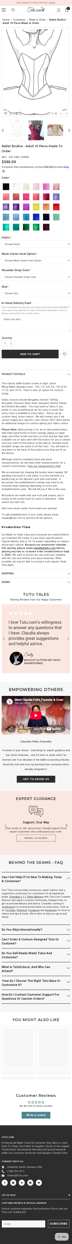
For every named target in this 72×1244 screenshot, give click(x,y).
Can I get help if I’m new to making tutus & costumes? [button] (32, 879)
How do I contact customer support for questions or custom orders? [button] (30, 996)
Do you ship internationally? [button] (22, 929)
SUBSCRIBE (58, 1223)
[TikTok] (30, 1183)
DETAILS (52, 3)
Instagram (51, 910)
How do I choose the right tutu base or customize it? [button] (31, 983)
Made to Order (37, 19)
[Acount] (59, 10)
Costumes (19, 19)
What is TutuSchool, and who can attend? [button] (26, 969)
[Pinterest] (22, 1183)
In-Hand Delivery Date (17, 303)
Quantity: (7, 337)
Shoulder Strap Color (16, 270)
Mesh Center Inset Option (20, 254)
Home (6, 19)
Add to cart (30, 354)
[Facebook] (5, 1183)
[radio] (6, 186)
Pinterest (22, 910)
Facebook (34, 910)
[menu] (4, 10)
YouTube (10, 910)
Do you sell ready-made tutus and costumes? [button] (27, 955)
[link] (64, 354)
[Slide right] (66, 826)
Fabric (8, 237)
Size (8, 286)
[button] (61, 114)
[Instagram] (13, 1183)
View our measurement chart (44, 466)
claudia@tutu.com (44, 548)
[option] (36, 72)
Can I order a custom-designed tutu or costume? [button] (30, 941)
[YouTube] (39, 1183)
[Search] (13, 10)
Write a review (36, 1115)
